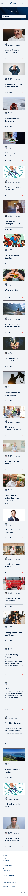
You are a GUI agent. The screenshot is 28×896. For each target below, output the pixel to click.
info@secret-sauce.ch (8, 858)
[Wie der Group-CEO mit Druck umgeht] (14, 515)
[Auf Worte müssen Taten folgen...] (14, 103)
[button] (22, 3)
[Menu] (25, 3)
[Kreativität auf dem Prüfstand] (14, 549)
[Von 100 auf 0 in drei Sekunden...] (14, 446)
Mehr (19, 24)
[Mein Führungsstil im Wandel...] (14, 138)
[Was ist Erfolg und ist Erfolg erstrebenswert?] (14, 309)
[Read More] (23, 891)
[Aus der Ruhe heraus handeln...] (14, 755)
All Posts (5, 24)
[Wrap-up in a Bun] (14, 275)
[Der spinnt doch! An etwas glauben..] (14, 378)
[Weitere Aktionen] (23, 44)
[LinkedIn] (4, 879)
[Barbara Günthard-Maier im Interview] (14, 823)
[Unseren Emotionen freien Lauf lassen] (14, 35)
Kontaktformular (7, 862)
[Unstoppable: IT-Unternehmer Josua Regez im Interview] (14, 480)
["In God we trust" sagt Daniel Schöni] (14, 583)
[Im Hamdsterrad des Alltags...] (14, 789)
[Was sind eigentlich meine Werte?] (14, 343)
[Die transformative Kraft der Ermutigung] (14, 412)
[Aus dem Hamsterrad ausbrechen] (14, 172)
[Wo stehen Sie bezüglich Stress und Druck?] (14, 69)
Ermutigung (12, 24)
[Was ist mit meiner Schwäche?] (14, 240)
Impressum (5, 886)
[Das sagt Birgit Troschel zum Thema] (14, 617)
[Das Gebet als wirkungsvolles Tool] (14, 206)
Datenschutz (12, 886)
